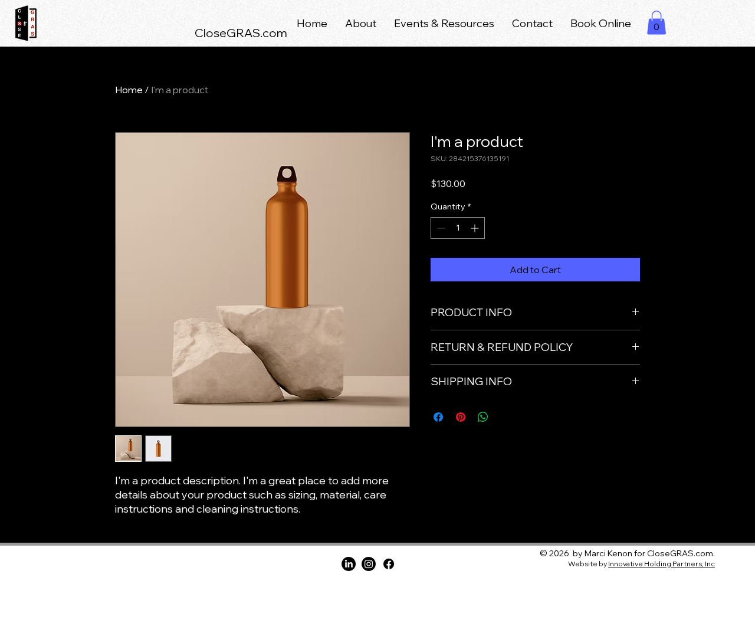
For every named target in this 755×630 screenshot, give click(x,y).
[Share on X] (505, 417)
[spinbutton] (457, 228)
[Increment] (475, 228)
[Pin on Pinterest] (461, 417)
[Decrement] (439, 228)
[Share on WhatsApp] (483, 417)
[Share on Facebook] (438, 417)
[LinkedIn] (349, 564)
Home (129, 90)
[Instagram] (369, 564)
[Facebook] (389, 564)
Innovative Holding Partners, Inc (661, 563)
